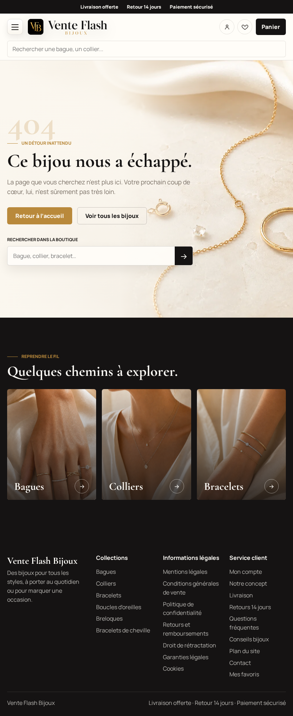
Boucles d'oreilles (118, 607)
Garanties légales (185, 657)
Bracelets (108, 595)
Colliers (106, 583)
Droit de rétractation (189, 645)
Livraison (241, 595)
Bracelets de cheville (123, 630)
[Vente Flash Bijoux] (67, 26)
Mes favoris (244, 674)
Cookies (173, 668)
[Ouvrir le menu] (15, 27)
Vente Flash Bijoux (42, 561)
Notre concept (248, 583)
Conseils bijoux (249, 639)
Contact (240, 663)
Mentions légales (185, 572)
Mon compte (245, 572)
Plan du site (244, 651)
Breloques (109, 618)
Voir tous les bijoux (112, 216)
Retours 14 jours (250, 607)
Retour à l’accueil (39, 216)
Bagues (106, 572)
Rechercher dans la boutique (42, 240)
